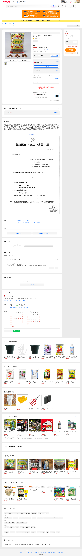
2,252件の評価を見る (13, 307)
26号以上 (27, 527)
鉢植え (39, 532)
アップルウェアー (27, 517)
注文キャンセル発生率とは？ (23, 307)
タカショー (47, 517)
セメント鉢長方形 (19, 532)
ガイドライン (40, 552)
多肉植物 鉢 (27, 532)
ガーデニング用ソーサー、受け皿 (23, 513)
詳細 (57, 70)
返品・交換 (18, 300)
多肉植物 (6, 532)
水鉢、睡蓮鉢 (34, 513)
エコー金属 (53, 517)
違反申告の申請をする (55, 100)
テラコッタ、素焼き (20, 522)
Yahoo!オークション (45, 550)
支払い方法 (6, 300)
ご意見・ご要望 (60, 552)
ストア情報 (23, 300)
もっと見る (75, 416)
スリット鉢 (53, 532)
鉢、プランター (33, 222)
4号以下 (11, 527)
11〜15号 (16, 527)
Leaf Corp (15, 517)
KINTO (20, 517)
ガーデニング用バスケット (44, 513)
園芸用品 (27, 222)
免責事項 (44, 552)
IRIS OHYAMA (40, 517)
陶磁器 (13, 522)
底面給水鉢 (33, 532)
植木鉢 (38, 222)
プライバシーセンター (30, 552)
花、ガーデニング (20, 222)
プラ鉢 (58, 532)
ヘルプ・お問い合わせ (54, 552)
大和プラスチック (8, 517)
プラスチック (7, 522)
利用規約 (36, 552)
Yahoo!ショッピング (30, 550)
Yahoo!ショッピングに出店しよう (70, 3)
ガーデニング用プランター (10, 513)
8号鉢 (47, 532)
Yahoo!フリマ (53, 550)
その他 (12, 23)
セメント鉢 (12, 532)
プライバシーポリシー (22, 552)
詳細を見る (57, 78)
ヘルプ (79, 3)
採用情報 (48, 552)
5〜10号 (6, 527)
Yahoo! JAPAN (61, 3)
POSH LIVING (59, 517)
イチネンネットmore (6, 23)
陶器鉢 (43, 532)
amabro (34, 517)
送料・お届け (12, 300)
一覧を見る (56, 112)
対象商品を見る (47, 49)
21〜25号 (33, 527)
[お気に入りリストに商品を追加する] (77, 53)
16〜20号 (22, 527)
